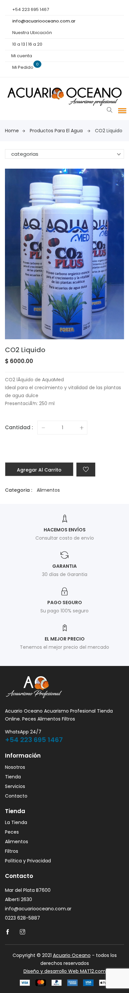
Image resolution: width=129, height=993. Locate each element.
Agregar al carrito (39, 470)
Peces (12, 832)
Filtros (11, 851)
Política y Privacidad (28, 860)
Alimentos (48, 490)
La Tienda (16, 822)
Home (12, 130)
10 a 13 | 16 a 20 (27, 44)
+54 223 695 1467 (30, 9)
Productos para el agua (56, 130)
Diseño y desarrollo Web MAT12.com (64, 971)
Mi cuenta (21, 56)
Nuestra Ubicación (32, 32)
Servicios (15, 786)
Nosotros (15, 767)
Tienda (13, 776)
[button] (121, 110)
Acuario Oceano (72, 955)
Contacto (16, 796)
